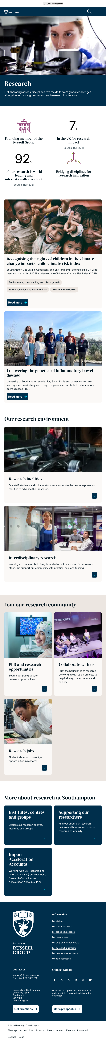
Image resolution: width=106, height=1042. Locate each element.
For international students (65, 953)
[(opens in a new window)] (54, 980)
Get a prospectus (65, 1009)
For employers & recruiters (65, 942)
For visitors (57, 921)
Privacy (40, 1030)
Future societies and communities (28, 289)
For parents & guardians (64, 948)
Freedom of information (78, 1030)
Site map (12, 1030)
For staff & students (62, 926)
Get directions (23, 1009)
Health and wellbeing (64, 289)
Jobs (21, 1037)
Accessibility (26, 1030)
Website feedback (61, 958)
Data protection (55, 1030)
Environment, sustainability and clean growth (34, 282)
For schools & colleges (63, 931)
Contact (12, 1037)
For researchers (60, 937)
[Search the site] (89, 11)
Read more (15, 302)
